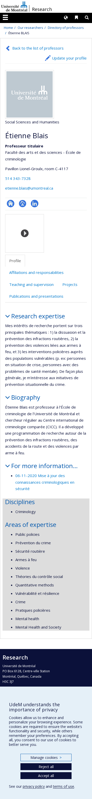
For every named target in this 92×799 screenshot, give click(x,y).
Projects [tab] (69, 284)
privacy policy (34, 786)
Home (8, 27)
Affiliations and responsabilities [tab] (36, 272)
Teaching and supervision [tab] (31, 284)
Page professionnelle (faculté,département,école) (23, 203)
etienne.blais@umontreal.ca (29, 188)
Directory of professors (66, 27)
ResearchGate (11, 203)
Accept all (46, 775)
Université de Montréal (14, 6)
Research (42, 9)
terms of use (63, 786)
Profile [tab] (15, 260)
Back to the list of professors (38, 48)
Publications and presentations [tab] (36, 296)
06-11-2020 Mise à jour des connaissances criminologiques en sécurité (44, 482)
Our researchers (30, 27)
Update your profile (69, 58)
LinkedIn (35, 203)
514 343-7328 (18, 178)
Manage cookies (45, 757)
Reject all (46, 766)
